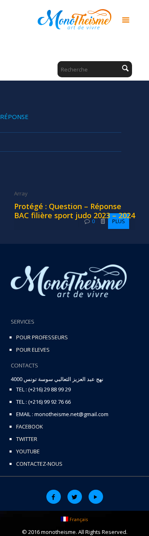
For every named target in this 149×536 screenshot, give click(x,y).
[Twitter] (74, 497)
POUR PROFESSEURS (42, 337)
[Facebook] (53, 497)
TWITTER (26, 439)
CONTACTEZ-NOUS (39, 463)
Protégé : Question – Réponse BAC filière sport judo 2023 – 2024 (74, 210)
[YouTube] (96, 497)
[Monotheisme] (74, 18)
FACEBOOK (29, 426)
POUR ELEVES (33, 349)
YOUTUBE (28, 451)
